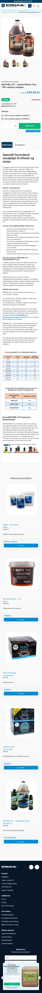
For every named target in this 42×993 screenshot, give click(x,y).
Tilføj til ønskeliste (33, 131)
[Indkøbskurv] (38, 5)
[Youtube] (37, 867)
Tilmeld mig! (12, 984)
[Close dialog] (38, 964)
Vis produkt (21, 545)
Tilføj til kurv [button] (29, 126)
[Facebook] (31, 867)
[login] (34, 5)
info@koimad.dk (11, 883)
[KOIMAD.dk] (16, 5)
